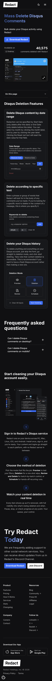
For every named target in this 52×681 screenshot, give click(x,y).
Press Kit (32, 599)
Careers (6, 622)
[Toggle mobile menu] (45, 4)
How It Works (9, 599)
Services (7, 602)
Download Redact (19, 39)
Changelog (8, 609)
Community (33, 595)
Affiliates (32, 602)
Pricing (6, 595)
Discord (32, 632)
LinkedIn (32, 622)
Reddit (31, 629)
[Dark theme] (38, 4)
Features (7, 592)
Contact (6, 625)
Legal (31, 606)
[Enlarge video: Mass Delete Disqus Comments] (26, 70)
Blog (30, 592)
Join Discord (35, 567)
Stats (5, 606)
